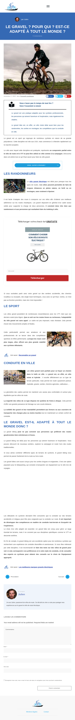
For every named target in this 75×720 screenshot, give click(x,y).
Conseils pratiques (27, 96)
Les (36, 567)
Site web (6, 666)
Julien (26, 19)
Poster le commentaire (54, 688)
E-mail (6, 656)
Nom (5, 646)
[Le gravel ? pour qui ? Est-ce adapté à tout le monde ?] (37, 69)
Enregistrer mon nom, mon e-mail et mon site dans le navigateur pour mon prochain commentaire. (33, 680)
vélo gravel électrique (38, 181)
